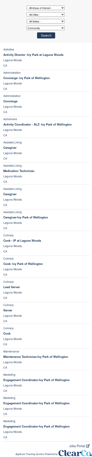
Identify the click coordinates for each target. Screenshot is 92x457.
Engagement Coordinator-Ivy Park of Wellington (36, 380)
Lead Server (11, 287)
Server (7, 310)
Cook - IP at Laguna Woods (22, 240)
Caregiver (10, 147)
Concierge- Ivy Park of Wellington (26, 78)
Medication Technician (18, 171)
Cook (6, 333)
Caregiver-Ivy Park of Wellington (25, 217)
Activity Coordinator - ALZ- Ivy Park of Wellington (37, 124)
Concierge (10, 101)
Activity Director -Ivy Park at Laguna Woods (33, 54)
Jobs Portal (77, 446)
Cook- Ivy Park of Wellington (23, 264)
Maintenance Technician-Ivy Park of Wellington (35, 356)
